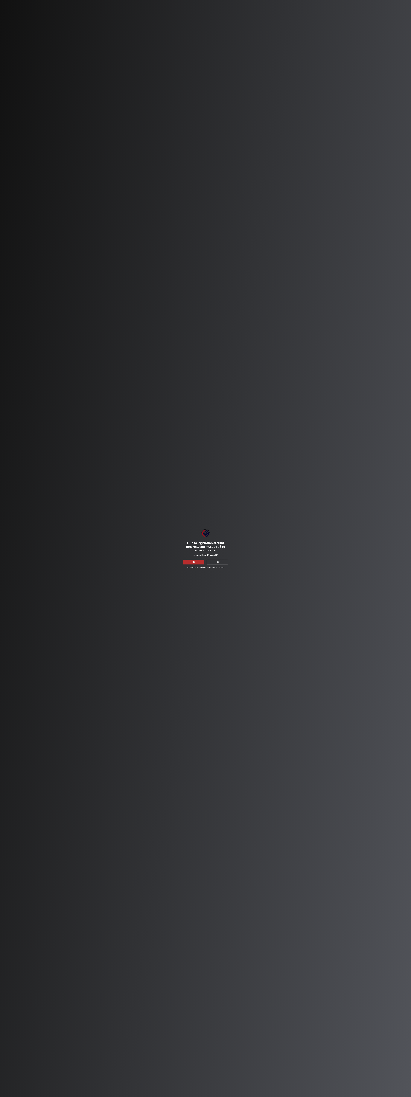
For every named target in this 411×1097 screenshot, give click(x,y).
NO (217, 562)
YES (193, 562)
